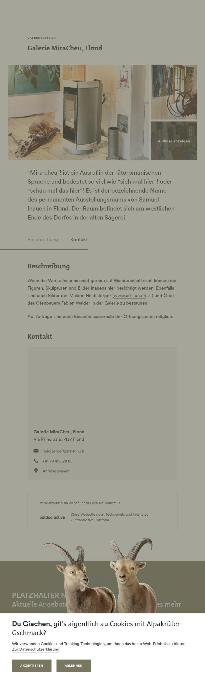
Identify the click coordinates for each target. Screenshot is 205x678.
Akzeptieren (31, 666)
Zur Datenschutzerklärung (35, 649)
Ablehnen (74, 666)
